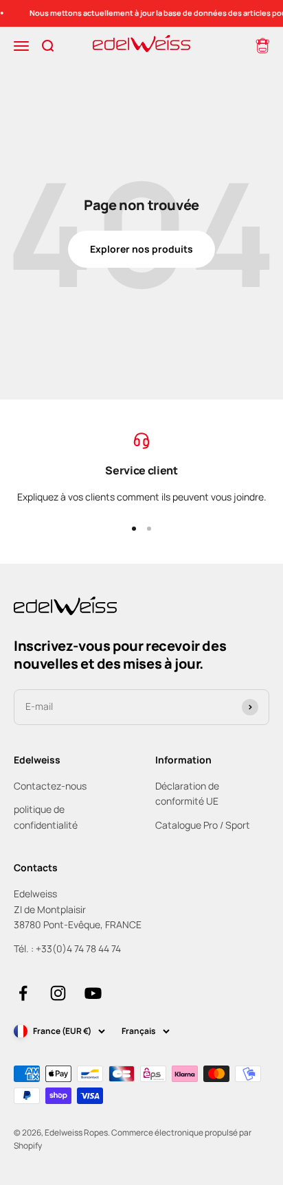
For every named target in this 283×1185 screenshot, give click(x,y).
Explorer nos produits (141, 248)
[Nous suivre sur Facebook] (23, 993)
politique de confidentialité (46, 817)
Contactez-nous (50, 785)
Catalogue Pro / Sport (202, 824)
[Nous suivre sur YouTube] (93, 993)
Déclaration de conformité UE (187, 793)
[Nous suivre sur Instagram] (58, 993)
